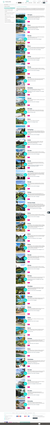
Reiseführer (34, 2)
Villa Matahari (30, 338)
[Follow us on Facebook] (42, 1)
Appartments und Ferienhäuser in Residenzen (9, 22)
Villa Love (29, 46)
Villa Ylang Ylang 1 (30, 171)
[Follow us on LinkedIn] (44, 1)
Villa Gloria (29, 161)
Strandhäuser (6, 18)
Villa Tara (29, 119)
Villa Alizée (29, 56)
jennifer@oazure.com (7, 419)
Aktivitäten (26, 2)
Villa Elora (29, 213)
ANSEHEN (28, 21)
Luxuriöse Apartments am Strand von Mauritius (9, 17)
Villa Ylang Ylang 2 (30, 129)
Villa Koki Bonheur (30, 359)
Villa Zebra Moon (30, 401)
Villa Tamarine (30, 108)
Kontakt (27, 1)
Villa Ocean (29, 380)
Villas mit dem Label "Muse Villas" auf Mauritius (10, 12)
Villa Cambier (30, 369)
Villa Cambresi (30, 390)
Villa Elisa (29, 234)
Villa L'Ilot (29, 328)
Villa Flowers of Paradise (31, 202)
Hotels (23, 2)
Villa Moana (29, 192)
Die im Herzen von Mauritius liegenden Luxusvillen (9, 11)
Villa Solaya (29, 181)
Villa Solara (29, 67)
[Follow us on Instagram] (43, 1)
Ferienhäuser (19, 2)
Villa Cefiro (29, 77)
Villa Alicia (29, 223)
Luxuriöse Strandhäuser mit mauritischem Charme (9, 14)
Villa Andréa (29, 255)
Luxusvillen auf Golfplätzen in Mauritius (9, 9)
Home (16, 2)
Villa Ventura (30, 275)
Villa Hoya (29, 317)
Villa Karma (29, 307)
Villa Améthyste (30, 286)
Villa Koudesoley (30, 87)
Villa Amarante (30, 296)
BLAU (41, 2)
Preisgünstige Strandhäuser (7, 19)
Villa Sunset (29, 98)
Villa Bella (29, 140)
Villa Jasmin (29, 35)
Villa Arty (29, 349)
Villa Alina (29, 244)
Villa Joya (29, 25)
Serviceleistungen (30, 2)
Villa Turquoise (30, 14)
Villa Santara (30, 150)
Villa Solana (29, 265)
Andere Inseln (38, 2)
